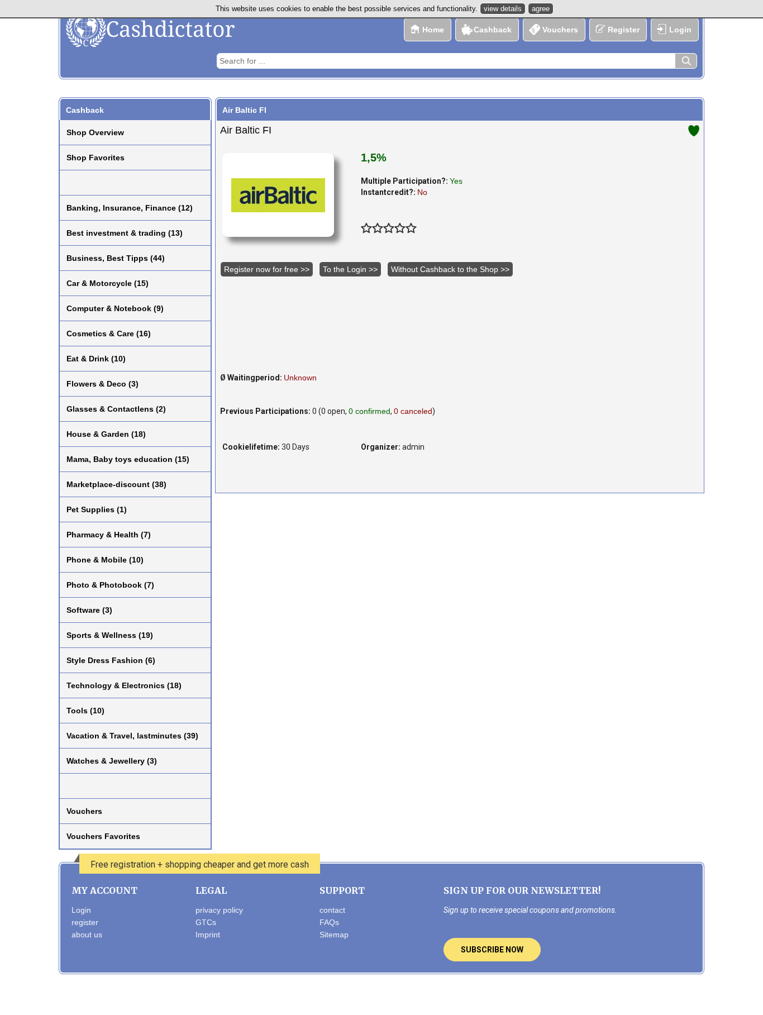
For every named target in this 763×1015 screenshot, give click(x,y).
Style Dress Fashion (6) (110, 660)
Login (680, 29)
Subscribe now (492, 949)
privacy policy (219, 910)
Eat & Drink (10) (96, 358)
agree (541, 8)
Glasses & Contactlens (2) (116, 408)
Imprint (207, 934)
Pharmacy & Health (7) (108, 534)
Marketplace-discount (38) (116, 484)
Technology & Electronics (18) (124, 685)
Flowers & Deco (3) (102, 383)
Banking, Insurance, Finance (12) (129, 207)
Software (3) (89, 610)
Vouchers (560, 29)
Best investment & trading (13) (124, 232)
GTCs (205, 922)
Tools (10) (85, 710)
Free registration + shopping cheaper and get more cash (199, 864)
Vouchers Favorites (103, 836)
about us (86, 934)
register (84, 922)
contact (332, 910)
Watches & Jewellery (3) (111, 760)
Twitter (381, 996)
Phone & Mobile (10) (105, 559)
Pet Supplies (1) (96, 509)
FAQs (329, 922)
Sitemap (334, 934)
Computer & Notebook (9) (115, 308)
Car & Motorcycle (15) (107, 283)
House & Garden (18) (106, 434)
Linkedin (427, 996)
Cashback (493, 29)
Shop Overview (95, 132)
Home (433, 29)
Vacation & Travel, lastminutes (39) (132, 735)
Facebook (358, 996)
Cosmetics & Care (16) (108, 333)
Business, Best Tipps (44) (115, 258)
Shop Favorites (95, 157)
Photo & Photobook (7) (110, 584)
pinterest (404, 996)
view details (503, 8)
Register (624, 29)
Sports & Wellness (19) (109, 635)
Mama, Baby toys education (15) (127, 459)
